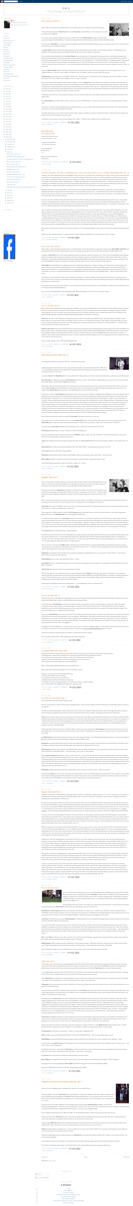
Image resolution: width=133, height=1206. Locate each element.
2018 (7, 109)
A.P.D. (68, 1188)
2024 (7, 94)
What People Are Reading (10, 76)
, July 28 (51, 246)
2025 (7, 91)
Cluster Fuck (7, 43)
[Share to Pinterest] (79, 122)
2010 (7, 129)
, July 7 (50, 888)
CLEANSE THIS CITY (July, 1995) (54, 650)
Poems (49, 164)
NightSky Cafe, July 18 (50, 477)
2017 (7, 111)
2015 (7, 116)
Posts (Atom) (52, 1161)
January (9, 203)
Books (5, 38)
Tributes (6, 71)
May (8, 193)
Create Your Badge (8, 260)
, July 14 (51, 595)
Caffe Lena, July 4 (48, 961)
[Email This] (71, 122)
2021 (7, 101)
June (8, 190)
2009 (7, 132)
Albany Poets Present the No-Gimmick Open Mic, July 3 (62, 1081)
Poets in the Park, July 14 (13, 172)
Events (5, 45)
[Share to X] (75, 122)
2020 (7, 104)
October (9, 144)
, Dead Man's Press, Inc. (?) (85, 172)
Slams (5, 69)
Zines (5, 78)
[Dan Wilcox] (9, 259)
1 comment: (62, 294)
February (9, 200)
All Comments (43, 1177)
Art (4, 36)
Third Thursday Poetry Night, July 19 (55, 355)
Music (5, 54)
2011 (7, 127)
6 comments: (63, 876)
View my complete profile (19, 25)
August (9, 149)
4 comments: (63, 122)
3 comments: (63, 237)
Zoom (5, 80)
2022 (7, 99)
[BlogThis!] (73, 122)
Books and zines (52, 239)
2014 (7, 119)
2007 (7, 137)
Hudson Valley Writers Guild (68, 1194)
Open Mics (50, 124)
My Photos (68, 1190)
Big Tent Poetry (68, 1199)
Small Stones (68, 1203)
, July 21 (51, 305)
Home (85, 1157)
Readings (50, 297)
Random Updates (52, 879)
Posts (39, 1174)
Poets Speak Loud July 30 (13, 154)
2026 (7, 89)
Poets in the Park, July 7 (13, 182)
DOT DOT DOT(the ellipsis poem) (16, 156)
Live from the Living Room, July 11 (16, 177)
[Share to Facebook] (77, 122)
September (10, 147)
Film (5, 47)
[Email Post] (68, 122)
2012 (7, 124)
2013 (7, 122)
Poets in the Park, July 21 (13, 164)
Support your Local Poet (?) (51, 792)
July (8, 152)
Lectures (6, 51)
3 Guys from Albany (68, 1197)
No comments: (63, 161)
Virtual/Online (7, 74)
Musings (6, 56)
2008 (7, 134)
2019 (7, 106)
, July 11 (54, 698)
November (10, 142)
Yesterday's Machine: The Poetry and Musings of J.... (20, 159)
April (8, 195)
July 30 (51, 21)
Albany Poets (68, 1192)
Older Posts (126, 1157)
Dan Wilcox (6, 233)
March (9, 198)
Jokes (5, 49)
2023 (7, 96)
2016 (7, 114)
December (10, 139)
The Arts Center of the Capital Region (68, 1201)
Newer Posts (45, 1157)
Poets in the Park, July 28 (13, 161)
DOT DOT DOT (48, 132)
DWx (66, 8)
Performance (7, 60)
